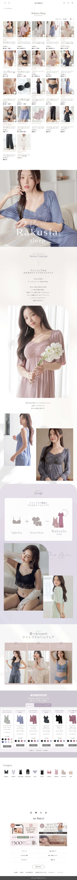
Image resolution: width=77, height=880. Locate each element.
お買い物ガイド (52, 851)
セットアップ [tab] (29, 705)
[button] (65, 19)
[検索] (9, 3)
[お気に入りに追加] (15, 35)
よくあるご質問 (24, 855)
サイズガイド (24, 859)
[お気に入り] (68, 3)
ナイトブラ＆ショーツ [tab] (47, 705)
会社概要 (16, 872)
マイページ (24, 851)
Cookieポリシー (52, 872)
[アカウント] (64, 3)
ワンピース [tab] (38, 705)
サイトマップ (60, 872)
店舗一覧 (53, 859)
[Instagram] (31, 813)
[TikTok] (46, 813)
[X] (41, 813)
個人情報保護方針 (29, 872)
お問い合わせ (38, 866)
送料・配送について (52, 855)
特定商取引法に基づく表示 (40, 872)
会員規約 (21, 872)
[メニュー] (5, 3)
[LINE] (36, 813)
